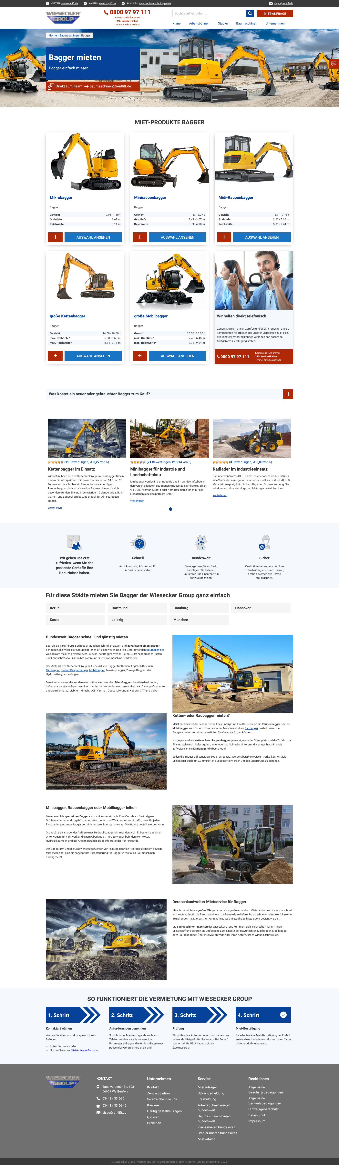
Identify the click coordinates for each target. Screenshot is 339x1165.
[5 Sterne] (62, 462)
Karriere (153, 1105)
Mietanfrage (207, 1087)
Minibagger (53, 670)
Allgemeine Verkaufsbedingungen (264, 1101)
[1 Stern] (49, 462)
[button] (250, 13)
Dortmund (120, 608)
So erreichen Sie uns (162, 1099)
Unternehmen (275, 23)
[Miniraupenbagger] (169, 161)
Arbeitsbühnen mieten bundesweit (214, 1108)
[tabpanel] (87, 467)
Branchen (154, 1123)
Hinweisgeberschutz (263, 1109)
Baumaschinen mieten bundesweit (214, 1119)
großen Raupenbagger (74, 670)
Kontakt (153, 1087)
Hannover (243, 608)
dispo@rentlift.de (114, 1112)
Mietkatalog (207, 1139)
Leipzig (117, 619)
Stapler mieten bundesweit (217, 1133)
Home (53, 35)
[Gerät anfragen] (55, 237)
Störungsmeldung (211, 1093)
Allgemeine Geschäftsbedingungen (265, 1090)
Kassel (55, 619)
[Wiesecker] (64, 17)
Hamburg (180, 608)
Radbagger (251, 728)
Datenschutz (257, 1115)
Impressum (256, 1121)
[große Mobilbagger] (169, 280)
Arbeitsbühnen (199, 23)
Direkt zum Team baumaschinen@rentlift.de (93, 86)
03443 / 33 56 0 (113, 1098)
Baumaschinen (246, 23)
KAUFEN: (102, 3)
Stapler (223, 23)
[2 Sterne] (52, 462)
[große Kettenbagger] (85, 280)
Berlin (54, 608)
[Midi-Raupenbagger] (254, 161)
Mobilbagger (97, 670)
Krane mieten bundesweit (216, 1127)
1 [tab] (171, 511)
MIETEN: (64, 3)
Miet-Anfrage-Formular (85, 1050)
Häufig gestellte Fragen (164, 1111)
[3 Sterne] (55, 462)
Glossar (153, 1117)
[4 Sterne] (58, 462)
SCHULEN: (149, 3)
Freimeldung (207, 1099)
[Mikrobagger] (85, 161)
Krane (176, 23)
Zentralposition (158, 1093)
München (180, 619)
